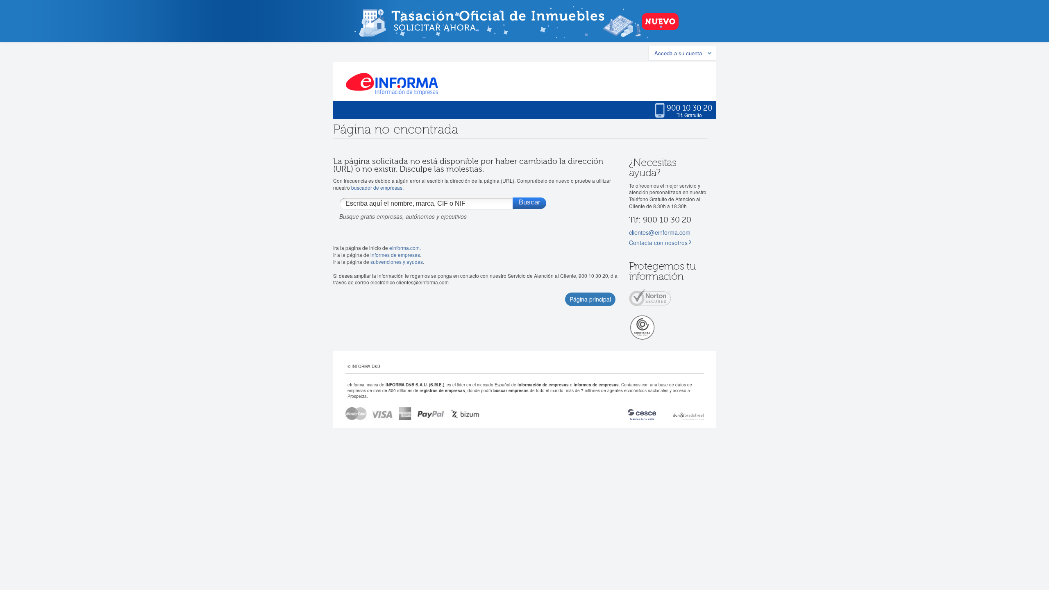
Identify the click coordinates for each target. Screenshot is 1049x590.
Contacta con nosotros (658, 242)
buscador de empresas (376, 187)
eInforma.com (404, 247)
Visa (383, 413)
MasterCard (356, 413)
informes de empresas (395, 254)
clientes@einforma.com (659, 232)
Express (405, 413)
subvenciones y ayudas (396, 261)
